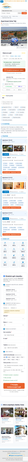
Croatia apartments (18, 458)
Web (21, 89)
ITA (22, 357)
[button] (14, 97)
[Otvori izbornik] (1, 1)
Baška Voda (15, 16)
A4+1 (19, 56)
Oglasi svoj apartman (17, 455)
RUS (13, 359)
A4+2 (16, 56)
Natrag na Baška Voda (7, 102)
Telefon (9, 345)
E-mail (5, 338)
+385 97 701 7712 (8, 84)
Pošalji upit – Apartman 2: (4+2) (12, 207)
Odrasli (5, 315)
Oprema (6, 154)
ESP (4, 359)
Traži (24, 13)
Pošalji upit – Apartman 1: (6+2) (12, 172)
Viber (21, 86)
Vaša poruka (10, 362)
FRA (9, 359)
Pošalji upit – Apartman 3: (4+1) (12, 234)
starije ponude (5, 458)
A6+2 (12, 56)
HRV (4, 357)
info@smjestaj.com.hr (16, 453)
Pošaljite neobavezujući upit (14, 386)
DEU (18, 357)
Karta (9, 89)
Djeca (7, 322)
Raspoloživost (14, 154)
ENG (13, 357)
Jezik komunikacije (12, 355)
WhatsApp (9, 86)
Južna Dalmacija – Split (6, 16)
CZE (9, 357)
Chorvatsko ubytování (10, 459)
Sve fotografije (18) (22, 47)
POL (17, 359)
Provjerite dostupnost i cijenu (14, 70)
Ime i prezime (7, 332)
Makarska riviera (18, 459)
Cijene (22, 154)
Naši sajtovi (11, 458)
